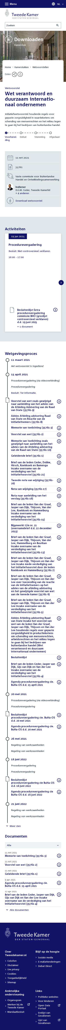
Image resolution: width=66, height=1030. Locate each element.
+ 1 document (25, 326)
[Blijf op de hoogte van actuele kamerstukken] (20, 74)
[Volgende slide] (61, 282)
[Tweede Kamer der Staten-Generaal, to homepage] (22, 14)
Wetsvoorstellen (40, 67)
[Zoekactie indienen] (57, 25)
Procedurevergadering (25, 244)
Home (8, 67)
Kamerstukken (22, 67)
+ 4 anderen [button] (22, 193)
